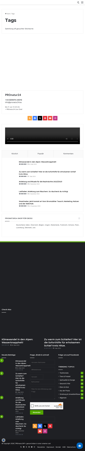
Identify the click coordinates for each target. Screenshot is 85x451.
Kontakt (58, 447)
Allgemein (63, 398)
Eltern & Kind (64, 387)
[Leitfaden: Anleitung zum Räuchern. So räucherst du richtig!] (11, 194)
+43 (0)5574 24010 (13, 100)
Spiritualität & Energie (67, 380)
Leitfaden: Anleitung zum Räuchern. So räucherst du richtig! (43, 191)
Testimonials (64, 373)
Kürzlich (15, 154)
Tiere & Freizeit (65, 376)
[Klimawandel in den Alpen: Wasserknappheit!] (11, 165)
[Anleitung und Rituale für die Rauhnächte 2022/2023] (11, 185)
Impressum (50, 447)
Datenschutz (71, 447)
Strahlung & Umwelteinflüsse (70, 394)
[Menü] (82, 3)
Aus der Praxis (65, 391)
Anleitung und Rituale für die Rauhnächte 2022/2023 (40, 182)
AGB (63, 447)
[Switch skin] (78, 3)
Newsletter (41, 447)
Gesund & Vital (65, 383)
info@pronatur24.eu (13, 102)
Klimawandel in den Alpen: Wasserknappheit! (37, 162)
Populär (41, 154)
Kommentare (68, 154)
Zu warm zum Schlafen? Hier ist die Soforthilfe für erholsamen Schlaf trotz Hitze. (63, 342)
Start (8, 14)
